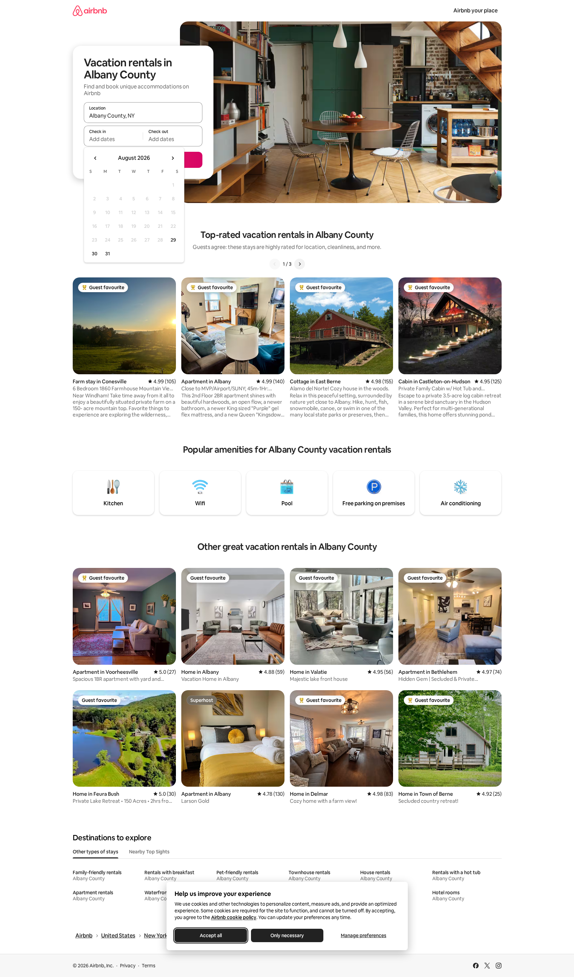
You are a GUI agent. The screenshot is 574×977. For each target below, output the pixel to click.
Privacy (127, 966)
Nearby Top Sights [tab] (149, 852)
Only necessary (287, 935)
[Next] (299, 264)
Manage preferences (363, 935)
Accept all (211, 935)
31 (107, 254)
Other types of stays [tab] (95, 852)
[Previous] (274, 264)
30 (95, 254)
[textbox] (113, 139)
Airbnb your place (475, 10)
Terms (148, 966)
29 (173, 240)
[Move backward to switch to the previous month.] (95, 158)
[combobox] (143, 116)
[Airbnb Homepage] (90, 10)
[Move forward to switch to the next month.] (173, 158)
